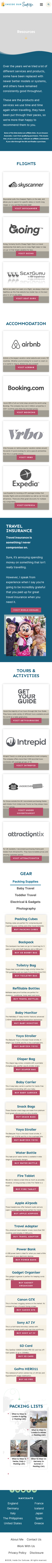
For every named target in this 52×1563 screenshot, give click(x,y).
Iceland (39, 1508)
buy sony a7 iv (26, 1333)
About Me (17, 1539)
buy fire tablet (26, 1189)
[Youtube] (23, 1490)
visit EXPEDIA (26, 505)
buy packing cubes (26, 929)
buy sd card (26, 1356)
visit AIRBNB (26, 367)
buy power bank (26, 1260)
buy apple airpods (26, 1213)
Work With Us (26, 1546)
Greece (39, 1523)
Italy (13, 1513)
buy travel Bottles (26, 999)
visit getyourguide (26, 720)
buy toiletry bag (26, 976)
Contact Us (34, 1539)
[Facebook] (12, 1490)
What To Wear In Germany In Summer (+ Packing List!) (38, 1462)
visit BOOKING (26, 412)
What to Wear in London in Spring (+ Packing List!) (19, 1416)
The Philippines (13, 1518)
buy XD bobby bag (26, 953)
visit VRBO (26, 457)
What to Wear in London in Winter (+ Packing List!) (38, 1432)
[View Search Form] (48, 4)
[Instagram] (17, 1490)
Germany (13, 1508)
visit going (26, 253)
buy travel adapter (26, 1236)
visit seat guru (26, 298)
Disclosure (37, 1552)
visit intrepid (26, 765)
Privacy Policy (17, 1552)
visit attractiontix (26, 858)
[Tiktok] (28, 1490)
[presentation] (38, 1419)
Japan (39, 1513)
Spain (39, 1518)
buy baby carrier (26, 1093)
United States (13, 1523)
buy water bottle (26, 1163)
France (39, 1503)
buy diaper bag (26, 1069)
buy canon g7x (26, 1310)
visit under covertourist (26, 811)
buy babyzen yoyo (26, 1046)
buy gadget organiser (26, 1284)
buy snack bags (26, 1117)
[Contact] (34, 1490)
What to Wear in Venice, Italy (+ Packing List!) (19, 1461)
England (13, 1503)
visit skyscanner (26, 208)
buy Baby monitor (26, 1023)
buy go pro (26, 1379)
